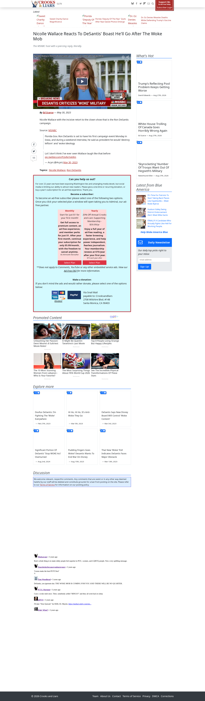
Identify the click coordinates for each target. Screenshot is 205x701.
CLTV (59, 3)
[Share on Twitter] (34, 151)
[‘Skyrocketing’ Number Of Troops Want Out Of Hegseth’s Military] (154, 151)
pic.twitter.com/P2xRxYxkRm (60, 157)
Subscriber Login (164, 7)
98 (34, 157)
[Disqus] (82, 582)
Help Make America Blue (154, 232)
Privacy (146, 696)
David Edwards (144, 95)
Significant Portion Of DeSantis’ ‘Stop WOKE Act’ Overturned (48, 453)
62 (138, 102)
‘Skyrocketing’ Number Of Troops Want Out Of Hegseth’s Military (153, 167)
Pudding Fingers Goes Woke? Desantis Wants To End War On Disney (81, 453)
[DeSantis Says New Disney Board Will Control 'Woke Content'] (115, 399)
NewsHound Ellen (145, 175)
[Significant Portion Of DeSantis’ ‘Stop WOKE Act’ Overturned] (48, 437)
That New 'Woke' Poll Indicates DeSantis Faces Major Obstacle (114, 453)
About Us (105, 696)
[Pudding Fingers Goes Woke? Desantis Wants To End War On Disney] (82, 437)
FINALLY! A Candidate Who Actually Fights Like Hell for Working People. (160, 223)
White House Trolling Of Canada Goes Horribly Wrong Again (152, 127)
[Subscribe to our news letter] (148, 3)
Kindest (58, 301)
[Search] (152, 3)
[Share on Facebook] (34, 144)
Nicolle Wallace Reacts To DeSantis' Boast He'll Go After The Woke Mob (97, 36)
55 (138, 62)
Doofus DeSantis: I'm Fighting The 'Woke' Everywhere (45, 415)
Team (95, 696)
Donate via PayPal (74, 295)
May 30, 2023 (70, 162)
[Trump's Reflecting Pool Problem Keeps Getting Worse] (154, 70)
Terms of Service (47, 484)
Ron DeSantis (74, 170)
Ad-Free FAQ (70, 270)
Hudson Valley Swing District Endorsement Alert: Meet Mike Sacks (158, 212)
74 (35, 431)
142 (35, 393)
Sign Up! (144, 266)
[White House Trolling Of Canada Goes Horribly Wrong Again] (154, 110)
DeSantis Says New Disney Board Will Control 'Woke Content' (115, 415)
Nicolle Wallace (57, 170)
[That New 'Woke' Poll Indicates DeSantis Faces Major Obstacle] (115, 437)
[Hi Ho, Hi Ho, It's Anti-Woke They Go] (82, 399)
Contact (116, 696)
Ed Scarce (48, 112)
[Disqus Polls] (82, 519)
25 (68, 393)
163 (69, 431)
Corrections (167, 696)
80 (102, 431)
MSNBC (52, 130)
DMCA (155, 696)
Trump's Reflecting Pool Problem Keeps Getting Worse (154, 87)
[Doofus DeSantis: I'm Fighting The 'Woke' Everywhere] (48, 399)
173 (102, 393)
